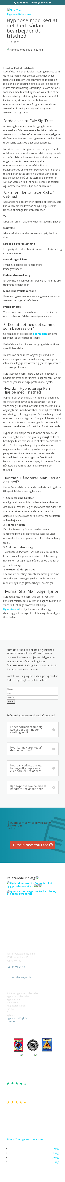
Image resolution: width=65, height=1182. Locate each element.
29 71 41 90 (18, 967)
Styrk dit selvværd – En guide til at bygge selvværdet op (29, 884)
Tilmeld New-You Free (30, 844)
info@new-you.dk (21, 977)
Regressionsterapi (16, 1005)
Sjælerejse (12, 1002)
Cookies (11, 1021)
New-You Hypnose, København (26, 1139)
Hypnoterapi (11, 609)
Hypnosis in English (17, 1018)
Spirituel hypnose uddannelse (22, 993)
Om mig (10, 1008)
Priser (10, 1012)
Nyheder (11, 1015)
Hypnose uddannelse (18, 996)
